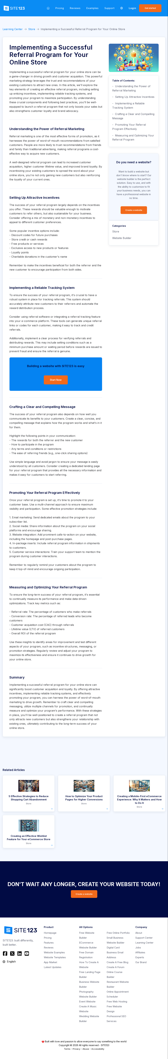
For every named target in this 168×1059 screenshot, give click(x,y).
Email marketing (22, 517)
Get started (150, 8)
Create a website (133, 210)
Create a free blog (117, 962)
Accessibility (97, 1049)
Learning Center (13, 29)
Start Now (56, 379)
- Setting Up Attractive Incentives (133, 96)
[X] (12, 953)
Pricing (59, 8)
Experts (139, 957)
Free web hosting (117, 1001)
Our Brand (141, 962)
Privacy (76, 1049)
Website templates (55, 957)
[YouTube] (26, 953)
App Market (50, 962)
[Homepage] (48, 8)
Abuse (86, 1049)
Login (132, 8)
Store (31, 29)
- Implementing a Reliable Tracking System (128, 105)
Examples (92, 8)
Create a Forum (115, 967)
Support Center (144, 937)
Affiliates (140, 952)
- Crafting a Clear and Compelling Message (133, 116)
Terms (67, 1049)
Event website (87, 1001)
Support (110, 8)
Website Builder (121, 238)
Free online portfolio (118, 932)
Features (49, 942)
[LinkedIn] (19, 953)
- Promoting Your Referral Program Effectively (129, 127)
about (138, 932)
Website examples (54, 952)
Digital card (113, 947)
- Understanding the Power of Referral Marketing (131, 88)
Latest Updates (52, 967)
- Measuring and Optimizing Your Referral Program (133, 137)
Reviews (75, 8)
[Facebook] (5, 953)
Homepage (50, 932)
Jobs (138, 947)
